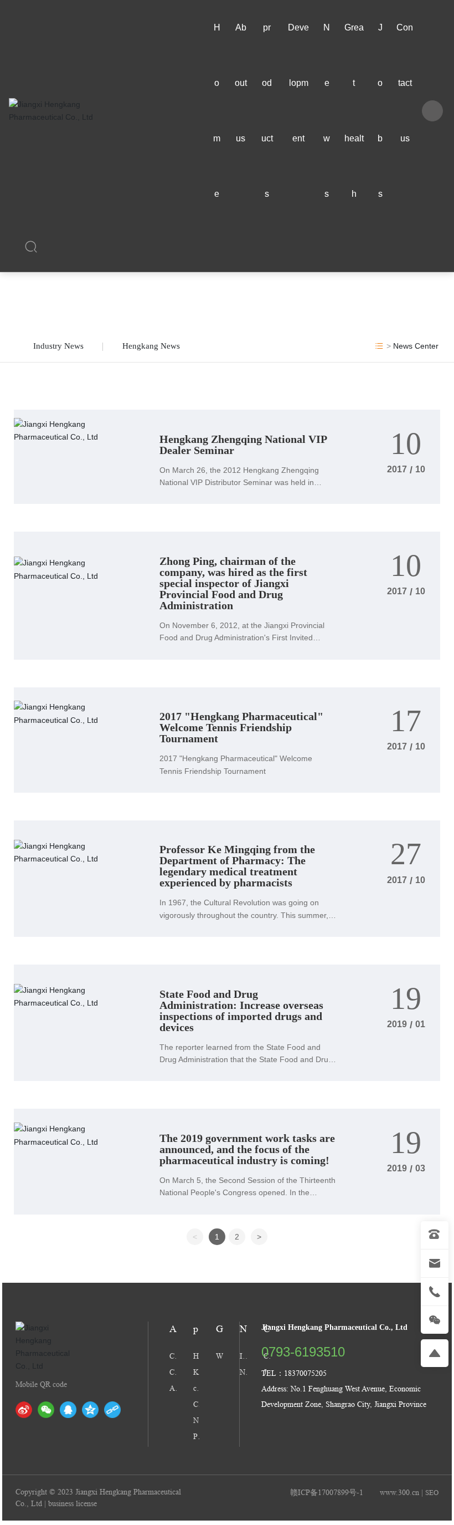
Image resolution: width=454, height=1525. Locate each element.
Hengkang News (151, 345)
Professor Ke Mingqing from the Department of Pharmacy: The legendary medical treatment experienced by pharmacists (237, 866)
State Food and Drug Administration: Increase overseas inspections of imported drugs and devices (241, 1010)
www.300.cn (399, 1492)
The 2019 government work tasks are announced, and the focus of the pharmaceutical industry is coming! (247, 1149)
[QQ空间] (90, 1409)
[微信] (46, 1409)
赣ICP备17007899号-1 (326, 1492)
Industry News (58, 345)
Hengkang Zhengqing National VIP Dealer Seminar (243, 444)
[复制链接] (112, 1409)
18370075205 (305, 1373)
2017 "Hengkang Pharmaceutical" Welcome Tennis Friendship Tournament (241, 727)
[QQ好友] (68, 1409)
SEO (431, 1492)
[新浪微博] (24, 1409)
